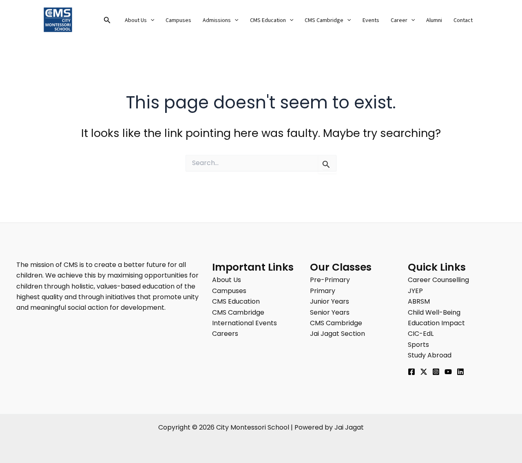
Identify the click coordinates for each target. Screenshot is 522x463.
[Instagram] (436, 371)
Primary (322, 290)
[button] (107, 20)
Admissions (217, 20)
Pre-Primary (330, 279)
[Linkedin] (460, 371)
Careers (225, 333)
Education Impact (436, 323)
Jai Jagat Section (337, 333)
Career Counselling (438, 279)
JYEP (415, 290)
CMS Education (268, 20)
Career (399, 20)
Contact (463, 20)
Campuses (178, 20)
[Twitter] (423, 371)
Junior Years (329, 301)
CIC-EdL (421, 333)
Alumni (434, 20)
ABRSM (419, 301)
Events (371, 20)
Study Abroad (429, 355)
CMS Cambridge (324, 20)
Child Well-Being (434, 312)
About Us (136, 20)
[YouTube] (448, 371)
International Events (244, 323)
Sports (418, 344)
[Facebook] (411, 371)
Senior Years (329, 312)
